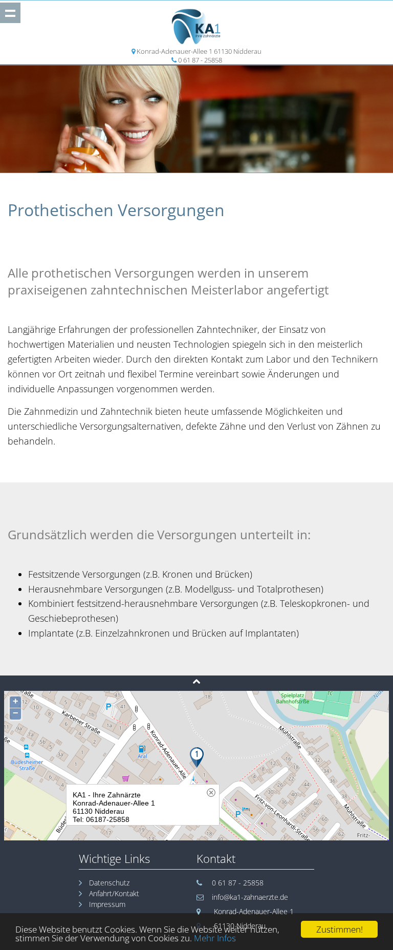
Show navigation (10, 13)
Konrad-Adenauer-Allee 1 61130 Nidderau (199, 51)
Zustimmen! (339, 929)
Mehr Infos (215, 938)
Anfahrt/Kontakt (114, 893)
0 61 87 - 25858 (200, 60)
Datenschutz (109, 883)
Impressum (107, 904)
